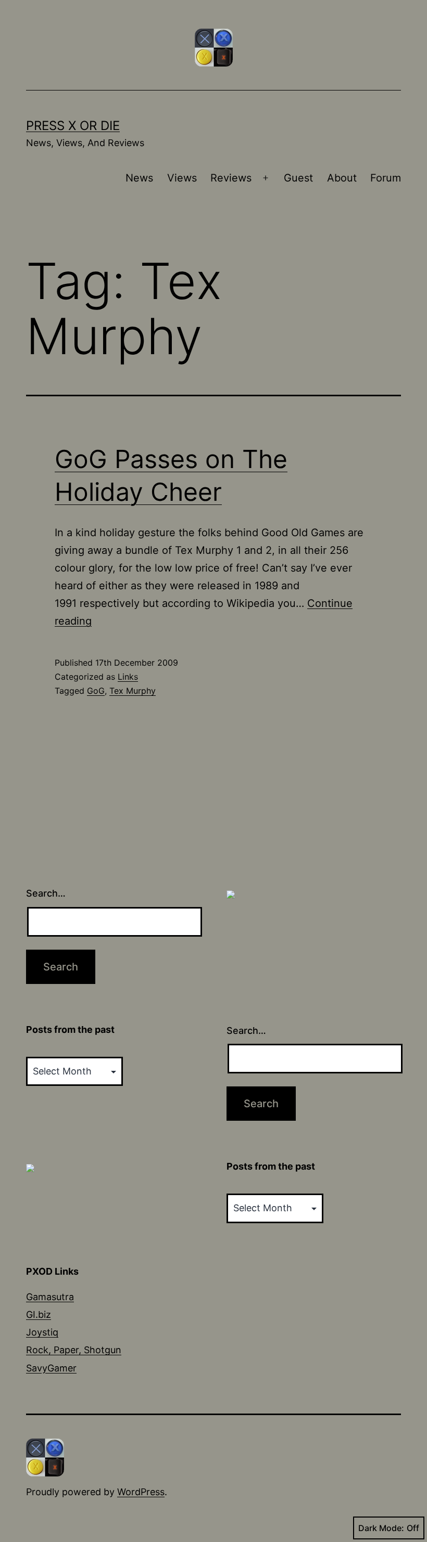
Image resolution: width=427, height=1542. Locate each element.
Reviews (231, 178)
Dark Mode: (381, 1528)
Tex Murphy (132, 690)
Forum (385, 178)
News (139, 178)
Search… (46, 893)
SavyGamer (51, 1368)
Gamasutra (50, 1296)
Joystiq (42, 1332)
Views (182, 178)
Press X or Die (73, 125)
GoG (96, 690)
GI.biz (38, 1314)
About (342, 178)
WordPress (141, 1491)
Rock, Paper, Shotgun (73, 1349)
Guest (298, 178)
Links (128, 676)
